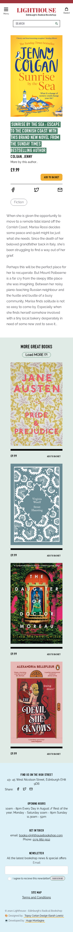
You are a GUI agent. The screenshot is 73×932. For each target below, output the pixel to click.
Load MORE (36, 355)
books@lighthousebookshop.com (41, 835)
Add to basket (51, 177)
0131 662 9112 (41, 839)
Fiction (19, 202)
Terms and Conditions (36, 897)
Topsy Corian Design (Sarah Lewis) (44, 915)
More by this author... (24, 162)
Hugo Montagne (35, 920)
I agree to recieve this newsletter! (31, 878)
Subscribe (57, 878)
